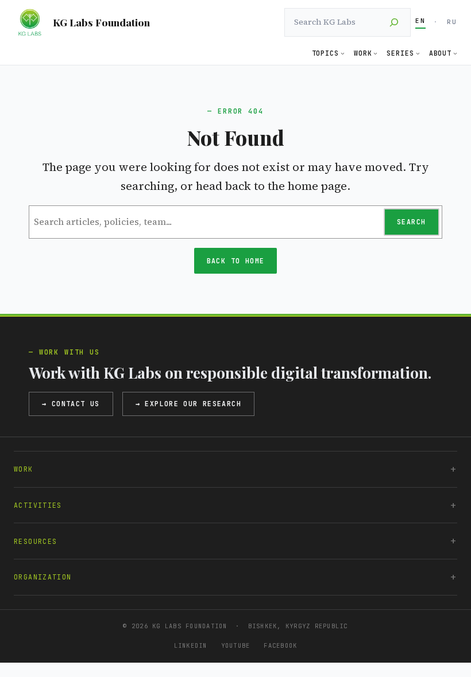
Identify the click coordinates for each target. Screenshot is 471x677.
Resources (35, 541)
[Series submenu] (418, 53)
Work (23, 469)
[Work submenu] (375, 53)
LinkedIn (190, 645)
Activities (38, 505)
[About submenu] (455, 53)
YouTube (235, 645)
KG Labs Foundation (101, 22)
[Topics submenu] (343, 53)
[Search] (394, 22)
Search (411, 221)
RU (452, 22)
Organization (43, 577)
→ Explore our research (188, 403)
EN (420, 21)
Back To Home (236, 260)
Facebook (280, 645)
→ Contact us (71, 403)
